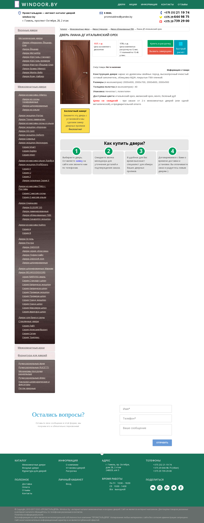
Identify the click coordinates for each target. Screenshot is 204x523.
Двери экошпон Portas (31, 115)
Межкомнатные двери (32, 86)
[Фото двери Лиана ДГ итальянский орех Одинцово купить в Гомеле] (75, 104)
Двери (121, 4)
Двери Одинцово (28, 203)
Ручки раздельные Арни (32, 363)
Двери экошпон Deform (31, 134)
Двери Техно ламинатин (32, 119)
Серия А (26, 229)
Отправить (162, 443)
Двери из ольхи (30, 109)
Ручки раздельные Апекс (32, 377)
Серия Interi (28, 154)
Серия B (26, 233)
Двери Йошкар (30, 49)
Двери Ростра (26, 242)
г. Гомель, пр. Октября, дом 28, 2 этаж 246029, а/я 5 (118, 467)
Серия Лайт (28, 325)
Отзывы (183, 4)
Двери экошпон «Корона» (32, 127)
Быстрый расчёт (181, 50)
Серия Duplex (29, 150)
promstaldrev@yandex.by (118, 16)
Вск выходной (117, 489)
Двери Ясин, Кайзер (33, 76)
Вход (68, 484)
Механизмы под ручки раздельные (31, 372)
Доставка (27, 484)
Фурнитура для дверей (32, 355)
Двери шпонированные (35, 105)
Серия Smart (29, 147)
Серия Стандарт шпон (34, 280)
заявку (79, 160)
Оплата (26, 487)
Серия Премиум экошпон (35, 292)
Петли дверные (27, 388)
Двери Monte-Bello (32, 72)
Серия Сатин (29, 333)
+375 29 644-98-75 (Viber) (166, 467)
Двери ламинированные (35, 211)
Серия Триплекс (30, 337)
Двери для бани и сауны (32, 317)
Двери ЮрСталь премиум (36, 60)
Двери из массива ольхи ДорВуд (36, 160)
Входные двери (27, 30)
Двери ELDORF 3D (32, 207)
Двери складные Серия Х (35, 180)
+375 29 (176, 17)
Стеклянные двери (29, 321)
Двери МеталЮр (31, 53)
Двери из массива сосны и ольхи (36, 123)
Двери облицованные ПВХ (36, 215)
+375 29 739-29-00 (162, 471)
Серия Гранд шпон (32, 303)
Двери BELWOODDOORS (32, 272)
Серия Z (26, 176)
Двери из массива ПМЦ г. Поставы (32, 187)
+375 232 (176, 12)
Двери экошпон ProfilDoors (33, 164)
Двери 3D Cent (26, 131)
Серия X (26, 168)
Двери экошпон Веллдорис (33, 142)
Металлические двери (31, 38)
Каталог (63, 29)
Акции (133, 4)
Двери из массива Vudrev (32, 224)
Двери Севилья (27, 138)
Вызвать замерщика (160, 51)
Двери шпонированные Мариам (36, 268)
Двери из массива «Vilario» (33, 94)
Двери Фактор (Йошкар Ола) (37, 64)
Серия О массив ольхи (34, 197)
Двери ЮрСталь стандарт (36, 56)
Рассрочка (71, 471)
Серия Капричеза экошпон (36, 284)
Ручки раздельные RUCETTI (34, 367)
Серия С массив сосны (34, 193)
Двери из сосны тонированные (30, 100)
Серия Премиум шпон (34, 296)
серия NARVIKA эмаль (34, 276)
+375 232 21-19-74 (162, 464)
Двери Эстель (26, 238)
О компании (72, 464)
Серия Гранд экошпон (34, 300)
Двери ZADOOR (30, 247)
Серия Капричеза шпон (34, 288)
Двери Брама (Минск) (33, 68)
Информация (149, 4)
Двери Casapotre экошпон (36, 219)
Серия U (26, 172)
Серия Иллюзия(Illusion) (34, 329)
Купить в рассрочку (160, 43)
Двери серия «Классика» (35, 251)
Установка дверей (75, 467)
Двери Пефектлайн (32, 254)
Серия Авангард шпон (34, 311)
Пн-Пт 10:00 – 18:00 (119, 483)
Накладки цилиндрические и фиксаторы (34, 383)
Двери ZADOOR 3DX (33, 258)
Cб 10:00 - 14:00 (117, 486)
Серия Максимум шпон (34, 307)
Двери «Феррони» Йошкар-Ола (37, 43)
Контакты (167, 4)
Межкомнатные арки (31, 347)
